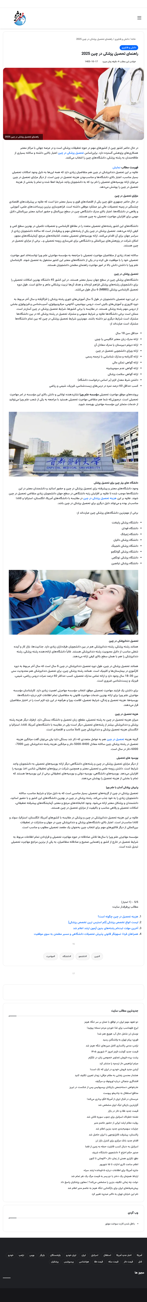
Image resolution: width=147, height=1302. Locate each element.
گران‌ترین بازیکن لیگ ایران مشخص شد (118, 1105)
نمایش (116, 167)
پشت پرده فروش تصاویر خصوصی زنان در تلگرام (113, 1058)
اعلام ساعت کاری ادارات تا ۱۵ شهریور (119, 1164)
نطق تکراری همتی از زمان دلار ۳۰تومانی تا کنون (113, 1159)
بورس (31, 1255)
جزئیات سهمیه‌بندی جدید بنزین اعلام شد (117, 1129)
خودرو (10, 1255)
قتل (140, 1262)
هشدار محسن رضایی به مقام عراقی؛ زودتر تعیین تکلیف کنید (106, 1075)
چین (96, 956)
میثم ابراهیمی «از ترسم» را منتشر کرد (119, 1064)
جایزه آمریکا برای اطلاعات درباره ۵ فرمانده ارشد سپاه (111, 1170)
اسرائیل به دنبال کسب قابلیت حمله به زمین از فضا (111, 1147)
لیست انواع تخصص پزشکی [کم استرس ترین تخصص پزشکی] (103, 922)
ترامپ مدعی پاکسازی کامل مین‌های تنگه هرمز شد (112, 1046)
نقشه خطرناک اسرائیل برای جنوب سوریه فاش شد (112, 1117)
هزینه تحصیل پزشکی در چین (100, 498)
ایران (84, 1255)
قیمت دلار (128, 1262)
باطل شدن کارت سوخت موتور (120, 1224)
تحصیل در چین (115, 739)
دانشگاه (66, 956)
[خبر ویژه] (20, 18)
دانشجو (82, 956)
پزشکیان (55, 1262)
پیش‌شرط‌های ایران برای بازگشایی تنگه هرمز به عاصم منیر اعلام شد (103, 1188)
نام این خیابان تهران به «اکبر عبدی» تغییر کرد (115, 1194)
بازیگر (42, 1255)
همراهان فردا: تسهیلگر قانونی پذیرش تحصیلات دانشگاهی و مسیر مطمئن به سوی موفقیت (86, 934)
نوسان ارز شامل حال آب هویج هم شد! (117, 1034)
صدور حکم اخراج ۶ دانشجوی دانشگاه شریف (115, 1153)
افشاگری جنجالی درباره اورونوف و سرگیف (116, 1081)
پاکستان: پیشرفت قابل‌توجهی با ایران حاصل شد (113, 1135)
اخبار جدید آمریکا (123, 1255)
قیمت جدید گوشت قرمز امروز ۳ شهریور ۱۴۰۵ (114, 1052)
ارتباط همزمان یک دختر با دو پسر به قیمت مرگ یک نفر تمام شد (104, 1176)
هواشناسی (84, 1262)
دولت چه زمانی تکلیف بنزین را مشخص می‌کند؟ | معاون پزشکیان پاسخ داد (99, 1182)
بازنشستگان (55, 1255)
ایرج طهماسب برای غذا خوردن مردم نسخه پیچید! (112, 1028)
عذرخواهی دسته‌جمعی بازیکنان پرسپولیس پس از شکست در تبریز (103, 1087)
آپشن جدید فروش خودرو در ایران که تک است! (114, 1069)
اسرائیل (94, 1255)
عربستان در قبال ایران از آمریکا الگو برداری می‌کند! (112, 1099)
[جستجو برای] (8, 19)
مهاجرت (50, 956)
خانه (133, 39)
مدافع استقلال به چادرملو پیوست (120, 1093)
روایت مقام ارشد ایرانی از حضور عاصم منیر (116, 1123)
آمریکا (139, 1255)
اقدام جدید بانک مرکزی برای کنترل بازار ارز (117, 1141)
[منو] (139, 19)
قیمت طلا (98, 1262)
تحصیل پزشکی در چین (71, 153)
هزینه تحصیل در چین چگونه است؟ (118, 917)
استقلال (107, 1255)
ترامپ (21, 1255)
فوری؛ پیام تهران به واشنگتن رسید (120, 1040)
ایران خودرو (71, 1255)
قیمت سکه (113, 1262)
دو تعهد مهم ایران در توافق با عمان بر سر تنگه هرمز (111, 1022)
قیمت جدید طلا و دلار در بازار (123, 1111)
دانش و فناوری (122, 39)
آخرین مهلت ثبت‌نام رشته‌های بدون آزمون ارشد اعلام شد (105, 928)
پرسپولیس (69, 1262)
